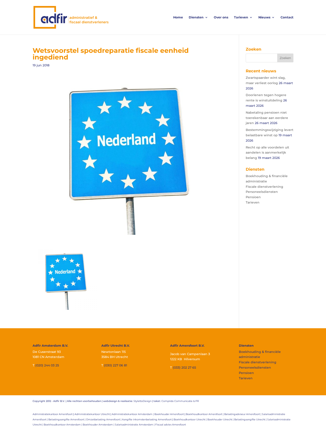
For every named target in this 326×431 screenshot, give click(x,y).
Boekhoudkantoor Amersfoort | (205, 414)
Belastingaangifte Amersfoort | (67, 419)
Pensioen (253, 197)
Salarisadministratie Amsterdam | (135, 424)
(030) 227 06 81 (115, 365)
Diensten (196, 17)
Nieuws (264, 17)
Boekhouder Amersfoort (169, 414)
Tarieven (241, 17)
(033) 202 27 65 (184, 368)
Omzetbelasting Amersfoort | (104, 419)
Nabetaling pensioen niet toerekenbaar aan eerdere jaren (267, 118)
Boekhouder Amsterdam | (99, 424)
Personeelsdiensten (262, 192)
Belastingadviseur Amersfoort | (243, 414)
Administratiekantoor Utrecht (92, 414)
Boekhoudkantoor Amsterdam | (63, 424)
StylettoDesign (142, 401)
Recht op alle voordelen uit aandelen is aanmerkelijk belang (267, 152)
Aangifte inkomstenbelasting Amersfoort (147, 419)
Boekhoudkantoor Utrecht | (190, 419)
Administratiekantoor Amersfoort (53, 414)
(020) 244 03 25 (47, 365)
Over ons (221, 17)
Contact (287, 17)
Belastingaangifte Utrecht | (250, 419)
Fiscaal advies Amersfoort (170, 424)
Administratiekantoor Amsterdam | (133, 414)
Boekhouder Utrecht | (220, 419)
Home (178, 17)
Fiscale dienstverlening (264, 187)
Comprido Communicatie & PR (180, 401)
